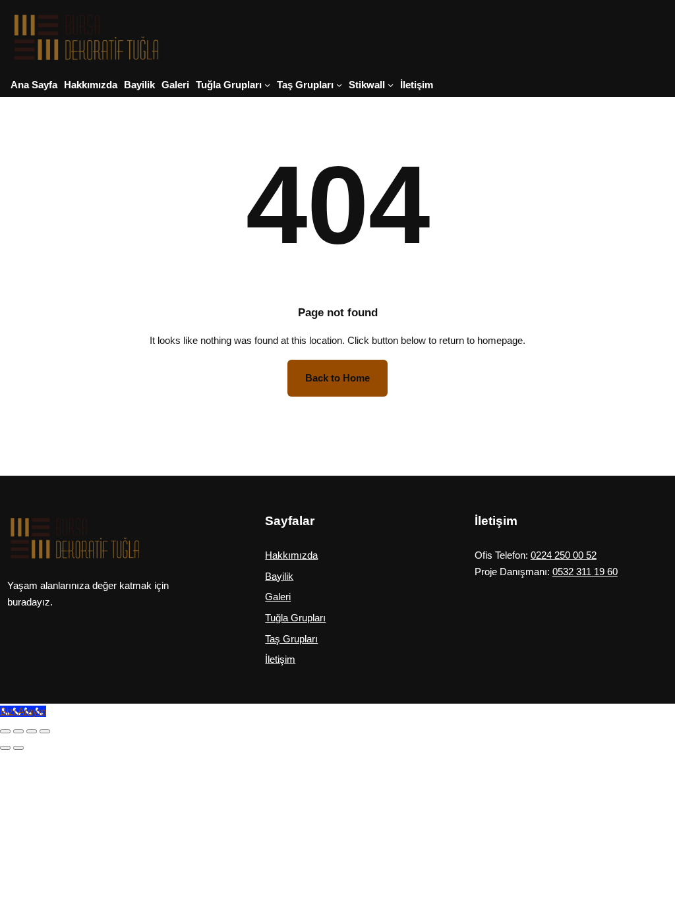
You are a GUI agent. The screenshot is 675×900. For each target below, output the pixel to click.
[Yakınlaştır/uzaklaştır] (5, 731)
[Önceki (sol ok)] (5, 748)
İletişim (280, 659)
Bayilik (279, 576)
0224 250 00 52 (564, 555)
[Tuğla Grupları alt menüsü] (267, 85)
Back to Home (337, 377)
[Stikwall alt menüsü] (391, 85)
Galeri (278, 596)
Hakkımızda (291, 555)
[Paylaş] (31, 731)
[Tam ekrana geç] (18, 731)
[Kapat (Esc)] (45, 731)
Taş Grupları (291, 638)
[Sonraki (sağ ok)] (18, 748)
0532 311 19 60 (585, 571)
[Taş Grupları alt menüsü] (339, 85)
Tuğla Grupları (295, 617)
